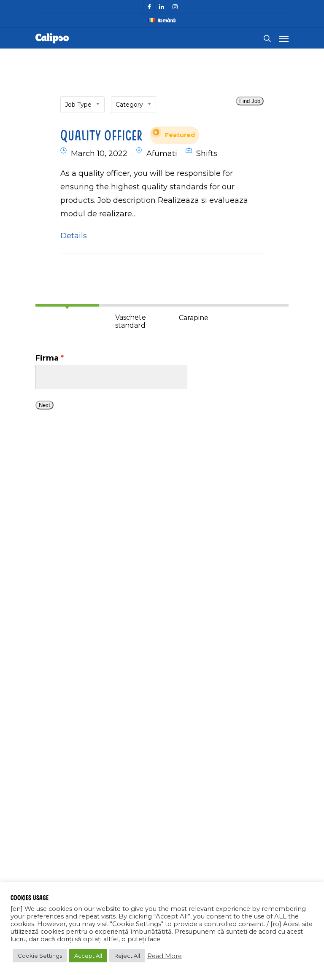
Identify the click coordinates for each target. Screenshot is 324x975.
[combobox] (82, 104)
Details (73, 235)
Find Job (249, 101)
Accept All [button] (88, 955)
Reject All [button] (127, 955)
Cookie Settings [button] (40, 955)
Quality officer (127, 135)
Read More (164, 956)
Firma (49, 358)
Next (44, 405)
